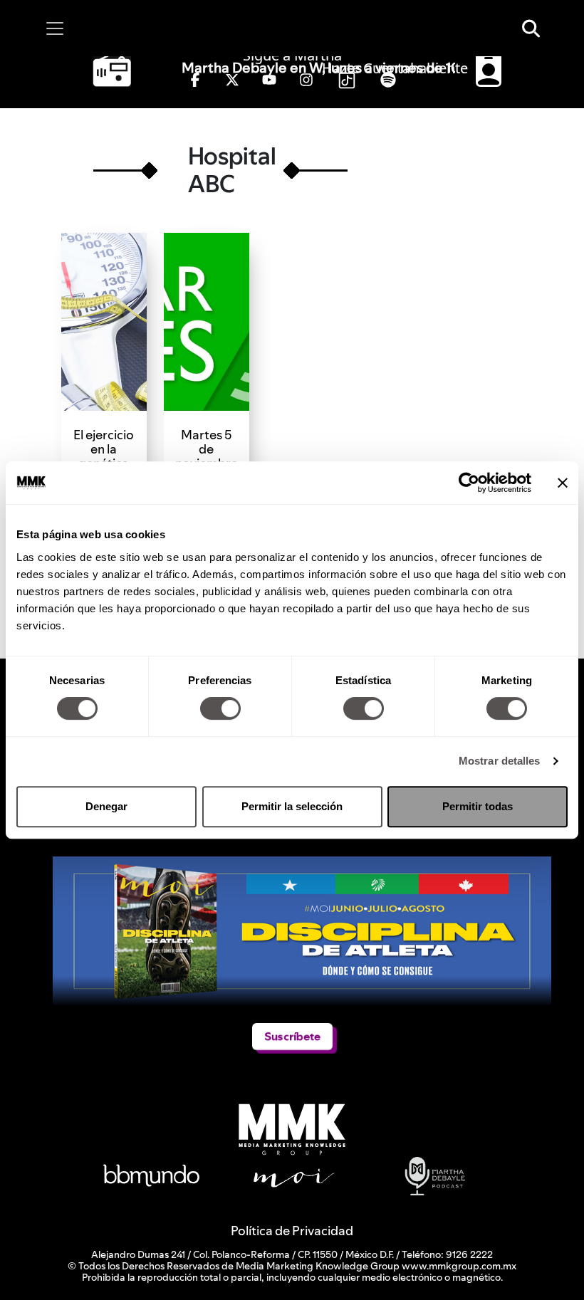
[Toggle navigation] (55, 28)
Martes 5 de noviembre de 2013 (206, 456)
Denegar (106, 806)
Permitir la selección (292, 806)
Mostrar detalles (500, 761)
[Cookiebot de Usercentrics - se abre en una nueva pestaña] (469, 482)
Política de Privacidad (292, 1230)
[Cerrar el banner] (563, 483)
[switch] (220, 708)
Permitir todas (477, 806)
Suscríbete (292, 1036)
